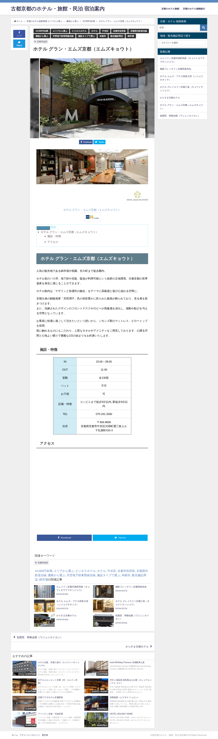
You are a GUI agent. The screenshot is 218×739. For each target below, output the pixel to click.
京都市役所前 (119, 31)
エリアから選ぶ (60, 31)
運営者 (45, 735)
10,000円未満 (42, 31)
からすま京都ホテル (137, 646)
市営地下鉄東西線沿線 (63, 36)
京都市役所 (42, 42)
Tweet (19, 45)
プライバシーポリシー (29, 735)
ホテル (94, 31)
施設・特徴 (54, 236)
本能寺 (103, 36)
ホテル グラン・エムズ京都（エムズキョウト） (92, 209)
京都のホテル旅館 (170, 9)
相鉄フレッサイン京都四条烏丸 (175, 69)
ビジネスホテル (79, 31)
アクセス (52, 241)
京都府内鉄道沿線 (138, 31)
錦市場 (131, 36)
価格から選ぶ (42, 36)
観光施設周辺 (116, 36)
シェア (19, 36)
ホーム (15, 735)
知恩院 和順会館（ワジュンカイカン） (40, 637)
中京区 (105, 31)
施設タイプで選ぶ (86, 36)
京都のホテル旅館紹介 (194, 9)
